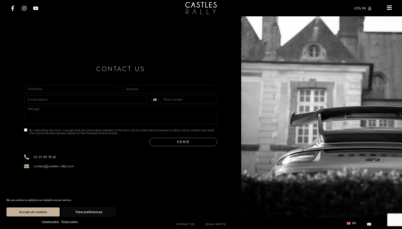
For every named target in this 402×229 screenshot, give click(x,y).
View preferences (88, 212)
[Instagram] (24, 8)
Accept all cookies (33, 212)
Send (183, 142)
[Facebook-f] (12, 8)
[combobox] (155, 100)
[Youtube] (35, 8)
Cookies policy (50, 221)
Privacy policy (69, 221)
